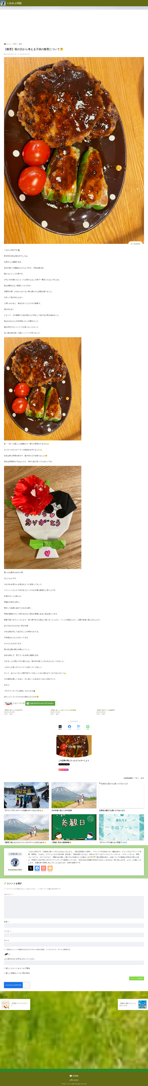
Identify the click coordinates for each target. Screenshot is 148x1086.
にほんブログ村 (19, 703)
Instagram (43, 871)
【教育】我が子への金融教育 (105, 710)
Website (50, 871)
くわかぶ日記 (14, 3)
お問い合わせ (74, 1080)
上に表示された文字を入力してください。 (20, 959)
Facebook (37, 871)
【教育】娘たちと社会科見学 (13, 710)
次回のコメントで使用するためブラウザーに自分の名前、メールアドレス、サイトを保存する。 (39, 949)
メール (7, 931)
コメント (8, 894)
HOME (75, 1076)
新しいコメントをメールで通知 (18, 968)
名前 (7, 922)
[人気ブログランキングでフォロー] (40, 703)
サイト (6, 940)
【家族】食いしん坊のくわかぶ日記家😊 (63, 710)
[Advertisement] (74, 27)
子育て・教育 (139, 778)
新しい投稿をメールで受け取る (18, 973)
